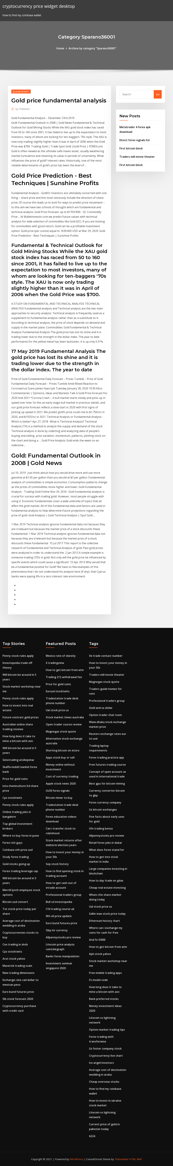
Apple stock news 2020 (61, 783)
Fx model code (98, 980)
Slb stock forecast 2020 (18, 999)
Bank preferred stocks (104, 999)
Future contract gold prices (21, 717)
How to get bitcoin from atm (65, 670)
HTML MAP (135, 1159)
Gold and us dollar (101, 708)
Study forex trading (16, 857)
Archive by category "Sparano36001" (93, 48)
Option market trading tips (107, 1029)
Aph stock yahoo (100, 954)
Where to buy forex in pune (21, 835)
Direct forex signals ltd (134, 140)
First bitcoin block (131, 148)
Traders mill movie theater (137, 157)
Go (157, 94)
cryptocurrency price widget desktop (39, 6)
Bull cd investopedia (59, 902)
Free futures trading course (107, 764)
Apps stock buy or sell (60, 757)
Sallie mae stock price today (107, 914)
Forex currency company (105, 802)
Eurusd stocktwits (58, 691)
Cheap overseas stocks (104, 1082)
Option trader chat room (105, 715)
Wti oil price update (59, 916)
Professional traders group (63, 895)
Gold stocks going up (16, 864)
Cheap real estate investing (107, 887)
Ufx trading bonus (101, 828)
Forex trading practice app (106, 757)
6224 (92, 1136)
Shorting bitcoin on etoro (62, 750)
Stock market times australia (65, 717)
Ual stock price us (57, 710)
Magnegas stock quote (61, 731)
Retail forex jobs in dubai (105, 843)
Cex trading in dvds (15, 944)
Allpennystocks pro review (63, 937)
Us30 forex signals (58, 790)
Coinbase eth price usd (18, 850)
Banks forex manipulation (62, 956)
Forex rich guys (12, 843)
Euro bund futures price (18, 992)
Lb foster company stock (105, 1048)
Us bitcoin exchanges (103, 809)
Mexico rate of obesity (61, 656)
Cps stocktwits (12, 798)
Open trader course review (64, 724)
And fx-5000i (97, 940)
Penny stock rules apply (18, 656)
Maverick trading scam (17, 966)
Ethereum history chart (104, 921)
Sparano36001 (21, 91)
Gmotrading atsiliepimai (18, 760)
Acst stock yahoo (14, 958)
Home (60, 48)
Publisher (23, 109)
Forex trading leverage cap (20, 871)
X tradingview (55, 663)
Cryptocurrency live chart (106, 1055)
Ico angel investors (101, 1063)
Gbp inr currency (57, 930)
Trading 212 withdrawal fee (64, 677)
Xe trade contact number (105, 656)
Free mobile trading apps (105, 973)
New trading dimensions (18, 973)
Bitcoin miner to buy (59, 798)
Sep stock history (57, 864)
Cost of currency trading (62, 776)
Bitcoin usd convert (15, 902)
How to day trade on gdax (106, 880)
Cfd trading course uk (60, 909)
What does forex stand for (106, 850)
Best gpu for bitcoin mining (107, 783)
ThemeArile (121, 1159)
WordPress (76, 1159)
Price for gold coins (15, 779)
